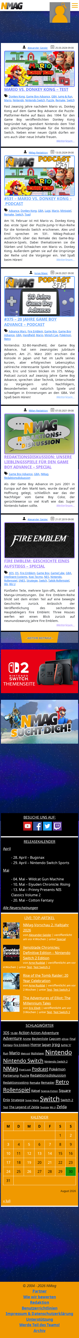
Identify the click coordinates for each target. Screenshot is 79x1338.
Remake (60, 100)
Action (24, 1032)
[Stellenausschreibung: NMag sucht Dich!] (39, 721)
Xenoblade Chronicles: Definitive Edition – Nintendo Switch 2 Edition (46, 952)
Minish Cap (51, 335)
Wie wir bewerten (39, 1296)
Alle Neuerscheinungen (20, 907)
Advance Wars (17, 331)
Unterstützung (39, 1319)
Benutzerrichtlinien (39, 1308)
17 (8, 1162)
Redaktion (39, 1302)
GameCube (58, 573)
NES (46, 577)
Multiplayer (37, 1053)
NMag (44, 474)
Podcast (40, 1069)
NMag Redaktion (38, 152)
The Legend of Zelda (24, 1107)
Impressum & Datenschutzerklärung (39, 1313)
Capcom (55, 1039)
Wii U (12, 584)
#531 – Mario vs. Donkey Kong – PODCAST (38, 201)
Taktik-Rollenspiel (58, 580)
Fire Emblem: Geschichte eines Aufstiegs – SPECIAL (36, 563)
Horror (36, 1044)
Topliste (44, 1107)
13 (39, 1153)
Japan (46, 1044)
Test (29, 967)
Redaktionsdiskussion (17, 478)
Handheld (29, 335)
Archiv (40, 1330)
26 (29, 1171)
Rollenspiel (10, 580)
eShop (65, 1038)
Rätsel (35, 1090)
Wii (6, 584)
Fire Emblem (35, 331)
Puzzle (50, 100)
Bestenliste (40, 1039)
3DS (11, 573)
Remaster (48, 1083)
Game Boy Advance (38, 96)
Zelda (62, 1106)
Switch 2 (67, 1100)
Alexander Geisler (38, 47)
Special (61, 939)
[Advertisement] (39, 781)
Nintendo (18, 100)
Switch (71, 100)
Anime (27, 1039)
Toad (28, 214)
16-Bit (14, 1033)
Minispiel (65, 211)
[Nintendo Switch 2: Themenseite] (39, 670)
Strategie (32, 580)
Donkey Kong (17, 96)
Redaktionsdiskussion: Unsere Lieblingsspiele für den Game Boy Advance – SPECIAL (38, 462)
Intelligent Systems (15, 577)
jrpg (56, 1044)
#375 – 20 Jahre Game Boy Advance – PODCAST (30, 321)
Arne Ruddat (37, 963)
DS (17, 573)
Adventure (12, 1038)
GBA (54, 96)
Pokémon (65, 335)
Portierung (11, 1075)
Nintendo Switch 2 (56, 1061)
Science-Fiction (49, 1091)
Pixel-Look (25, 1069)
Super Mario (32, 1100)
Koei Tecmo (36, 577)
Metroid (25, 1053)
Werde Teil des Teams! (39, 1324)
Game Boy (50, 331)
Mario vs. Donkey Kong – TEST (36, 89)
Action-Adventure (45, 1032)
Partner (39, 1291)
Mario (7, 100)
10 (8, 1153)
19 (29, 1162)
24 (8, 1171)
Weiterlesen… (65, 141)
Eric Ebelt (35, 1008)
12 (29, 1153)
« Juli (7, 1200)
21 (50, 1162)
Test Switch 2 (41, 967)
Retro (7, 339)
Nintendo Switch (35, 100)
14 (50, 1153)
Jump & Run (65, 96)
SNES (22, 580)
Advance (14, 211)
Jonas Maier (41, 273)
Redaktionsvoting (16, 1082)
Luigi (47, 211)
